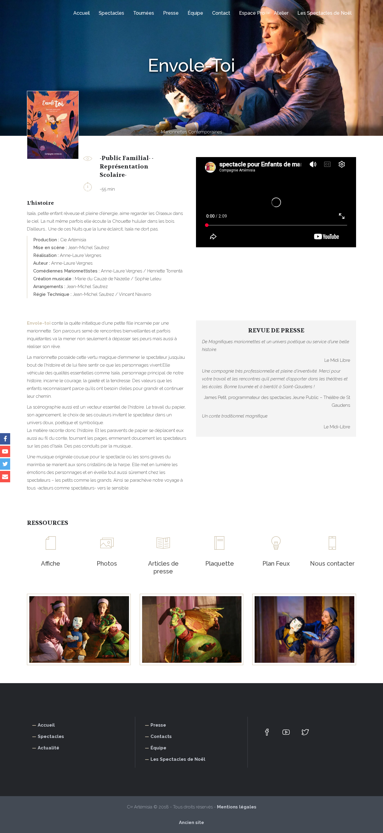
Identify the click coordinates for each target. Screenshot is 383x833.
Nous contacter (332, 563)
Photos (107, 563)
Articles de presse (163, 567)
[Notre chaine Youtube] (5, 451)
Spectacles (51, 736)
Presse (158, 725)
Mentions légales (236, 807)
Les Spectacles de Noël (178, 759)
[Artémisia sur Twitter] (5, 464)
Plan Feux (276, 563)
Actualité (48, 748)
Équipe (158, 748)
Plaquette (219, 563)
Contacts (161, 736)
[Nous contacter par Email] (5, 476)
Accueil (46, 725)
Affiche (50, 563)
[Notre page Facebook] (5, 439)
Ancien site (191, 822)
